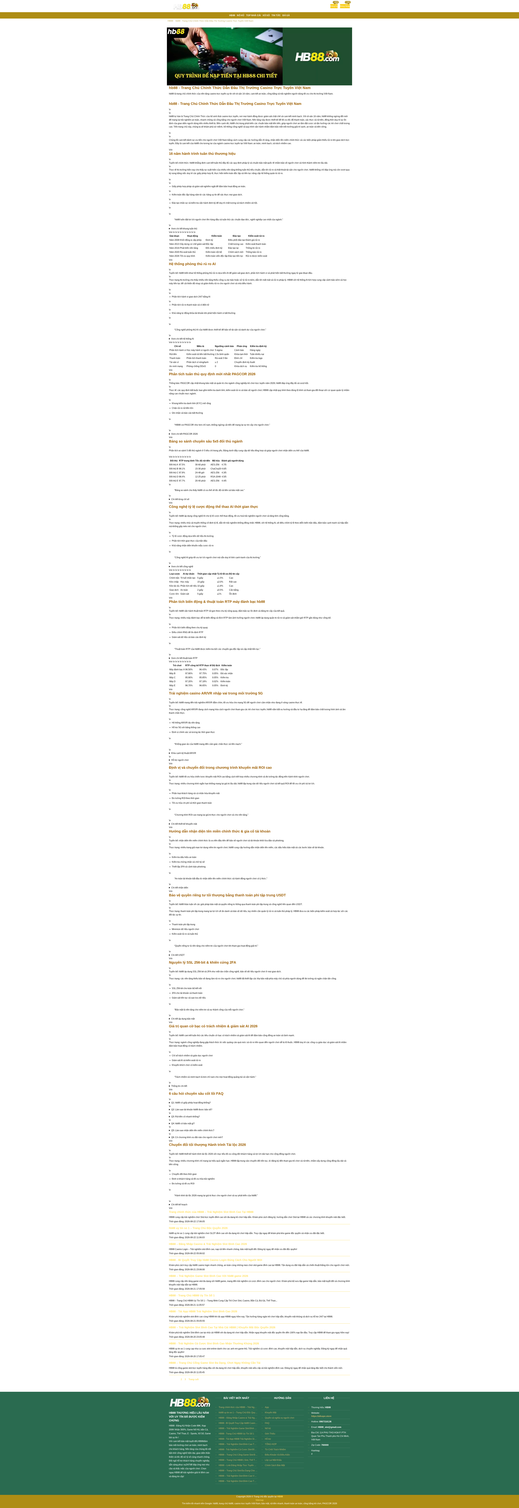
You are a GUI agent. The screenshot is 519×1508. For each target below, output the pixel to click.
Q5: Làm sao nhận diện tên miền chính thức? (192, 1130)
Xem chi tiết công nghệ (182, 566)
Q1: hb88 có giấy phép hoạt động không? (191, 1103)
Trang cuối (194, 1379)
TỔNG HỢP (271, 1444)
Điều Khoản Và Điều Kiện (277, 1455)
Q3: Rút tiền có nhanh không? (185, 1116)
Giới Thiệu (270, 1433)
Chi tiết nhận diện (179, 887)
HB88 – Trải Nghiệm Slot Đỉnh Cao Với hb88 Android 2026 (238, 1476)
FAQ (267, 1423)
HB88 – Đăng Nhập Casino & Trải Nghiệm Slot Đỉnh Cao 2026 (208, 1244)
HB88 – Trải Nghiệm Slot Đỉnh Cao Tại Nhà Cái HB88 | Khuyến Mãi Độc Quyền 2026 (222, 1327)
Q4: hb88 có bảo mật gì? (183, 1123)
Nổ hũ (268, 1428)
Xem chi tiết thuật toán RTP (184, 658)
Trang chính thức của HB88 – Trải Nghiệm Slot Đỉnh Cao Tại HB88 (211, 1211)
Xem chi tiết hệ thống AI (182, 339)
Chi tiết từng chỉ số (180, 499)
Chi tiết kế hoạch (179, 1204)
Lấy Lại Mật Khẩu (273, 1460)
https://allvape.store (321, 1416)
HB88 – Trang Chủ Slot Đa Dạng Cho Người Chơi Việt (238, 1470)
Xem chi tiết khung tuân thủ (184, 228)
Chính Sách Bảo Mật (275, 1465)
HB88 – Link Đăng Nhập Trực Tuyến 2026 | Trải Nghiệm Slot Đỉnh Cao (238, 1465)
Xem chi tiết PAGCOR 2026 (184, 434)
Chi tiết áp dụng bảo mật (183, 1019)
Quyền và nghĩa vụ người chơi (279, 1418)
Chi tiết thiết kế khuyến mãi (184, 824)
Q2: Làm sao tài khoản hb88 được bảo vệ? (191, 1109)
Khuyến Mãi (270, 1412)
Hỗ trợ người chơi (180, 760)
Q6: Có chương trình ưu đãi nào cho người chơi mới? (197, 1137)
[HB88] (186, 6)
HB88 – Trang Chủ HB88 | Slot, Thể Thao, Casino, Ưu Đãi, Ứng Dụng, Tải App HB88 (238, 1460)
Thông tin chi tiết (179, 1086)
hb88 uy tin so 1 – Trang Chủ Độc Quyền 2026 (198, 1228)
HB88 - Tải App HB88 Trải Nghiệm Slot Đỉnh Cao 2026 (203, 1311)
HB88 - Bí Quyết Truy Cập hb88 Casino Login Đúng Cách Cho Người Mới (215, 1259)
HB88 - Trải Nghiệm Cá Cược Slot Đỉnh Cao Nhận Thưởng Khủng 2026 (214, 1343)
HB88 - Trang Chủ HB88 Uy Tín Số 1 (192, 1295)
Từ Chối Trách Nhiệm (275, 1449)
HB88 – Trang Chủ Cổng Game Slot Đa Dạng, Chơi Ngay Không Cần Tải (214, 1362)
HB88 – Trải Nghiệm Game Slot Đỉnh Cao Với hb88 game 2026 (208, 1275)
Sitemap (260, 1500)
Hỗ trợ (268, 1439)
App (267, 1407)
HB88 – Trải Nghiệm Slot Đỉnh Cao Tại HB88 (238, 1481)
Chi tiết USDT (178, 955)
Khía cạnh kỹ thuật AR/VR (183, 753)
